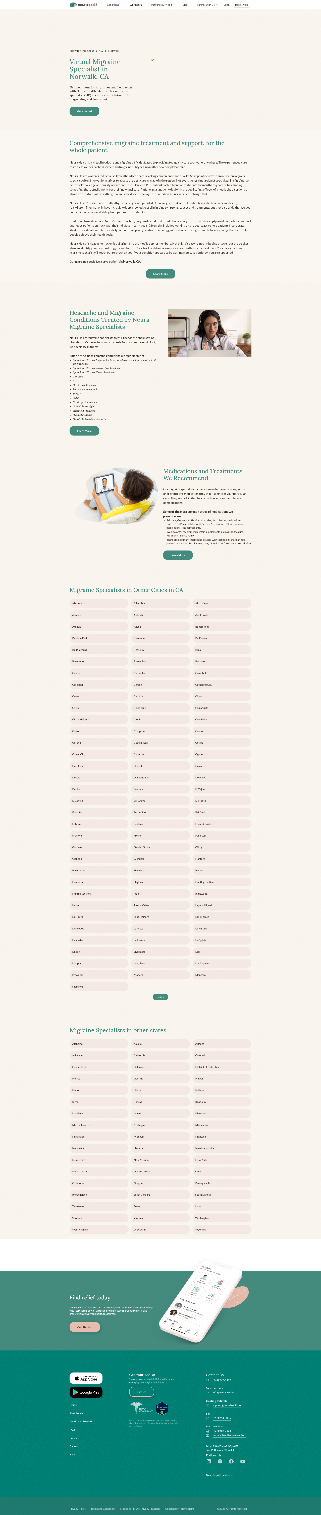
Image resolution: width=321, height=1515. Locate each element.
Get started (84, 111)
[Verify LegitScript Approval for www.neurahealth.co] (162, 1408)
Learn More (160, 273)
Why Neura (136, 4)
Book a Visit (241, 4)
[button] (113, 5)
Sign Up (141, 1391)
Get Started (84, 1327)
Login (227, 4)
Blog (185, 4)
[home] (84, 5)
